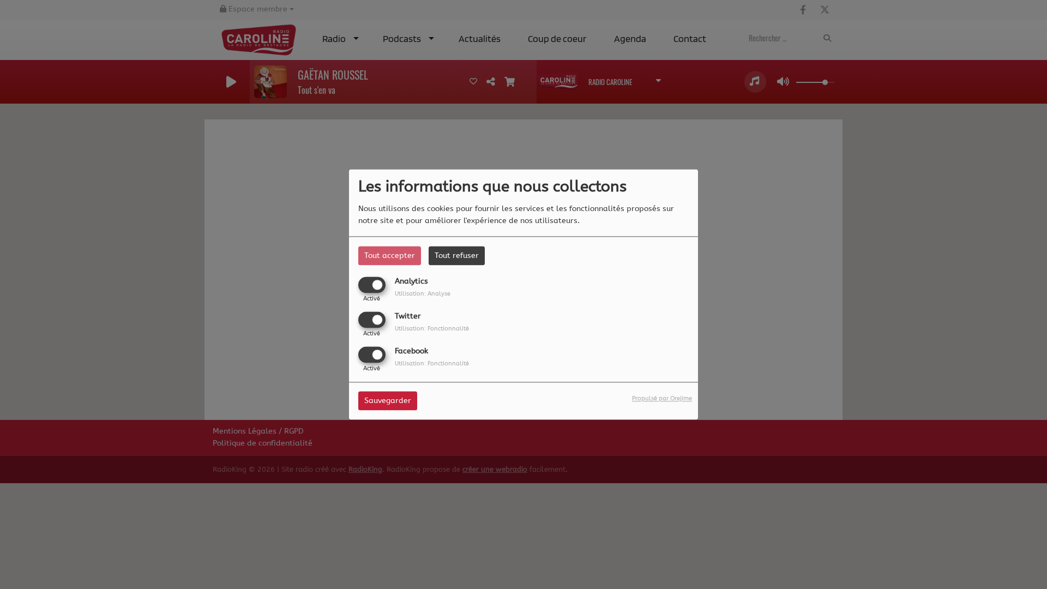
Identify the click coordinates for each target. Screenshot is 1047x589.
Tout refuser (457, 255)
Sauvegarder (387, 401)
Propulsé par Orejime (662, 398)
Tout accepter (389, 255)
